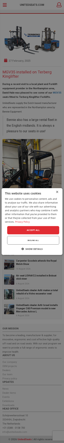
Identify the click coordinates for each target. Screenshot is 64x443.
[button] (32, 249)
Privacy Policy (22, 221)
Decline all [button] (33, 240)
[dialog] (32, 221)
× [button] (57, 192)
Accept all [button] (33, 230)
